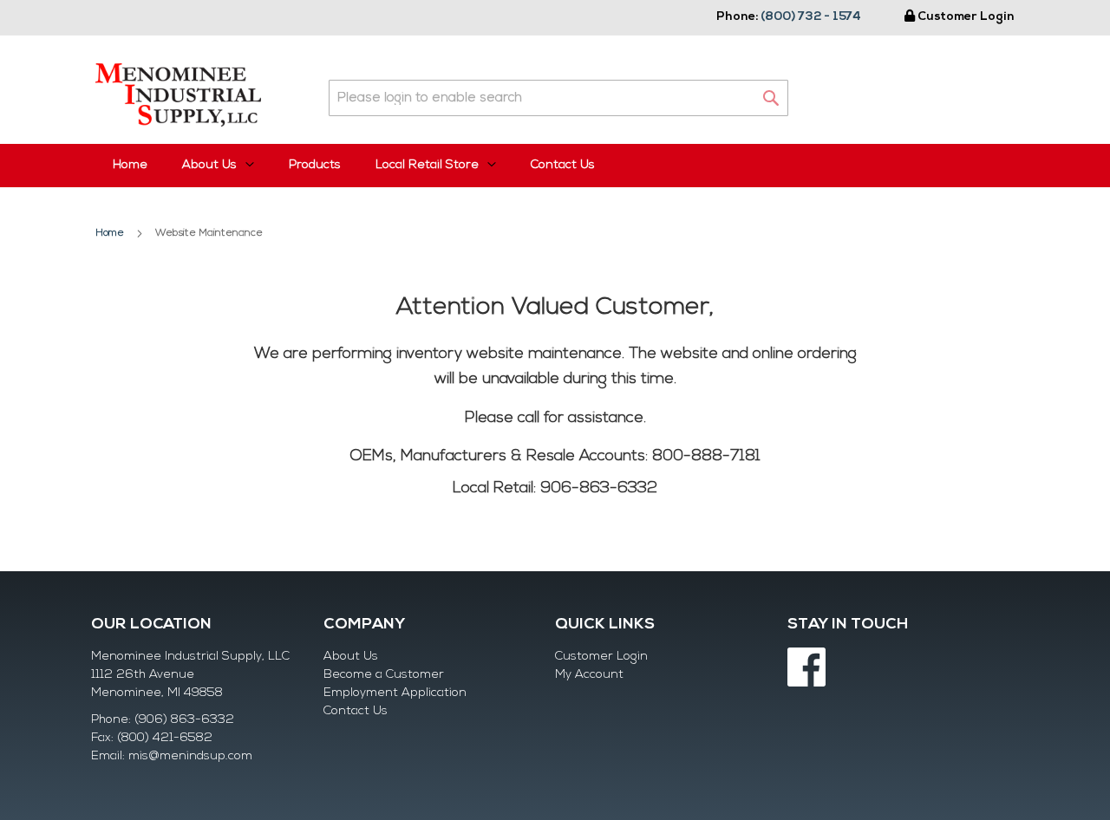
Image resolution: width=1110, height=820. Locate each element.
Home (130, 165)
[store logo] (178, 95)
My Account (589, 674)
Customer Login (966, 16)
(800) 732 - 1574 (811, 16)
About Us (350, 656)
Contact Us (563, 165)
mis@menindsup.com (190, 756)
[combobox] (558, 98)
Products (315, 165)
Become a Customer (383, 674)
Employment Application (395, 693)
